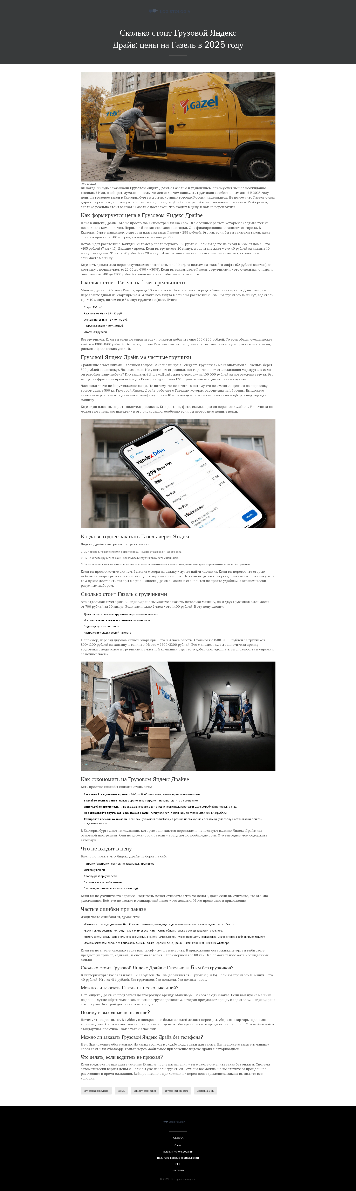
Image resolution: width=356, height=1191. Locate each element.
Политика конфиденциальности (178, 1158)
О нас (178, 1145)
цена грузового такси (145, 1090)
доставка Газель (205, 1090)
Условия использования (178, 1151)
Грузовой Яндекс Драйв (96, 1090)
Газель (121, 1090)
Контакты (178, 1170)
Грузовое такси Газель (176, 1090)
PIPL (178, 1164)
